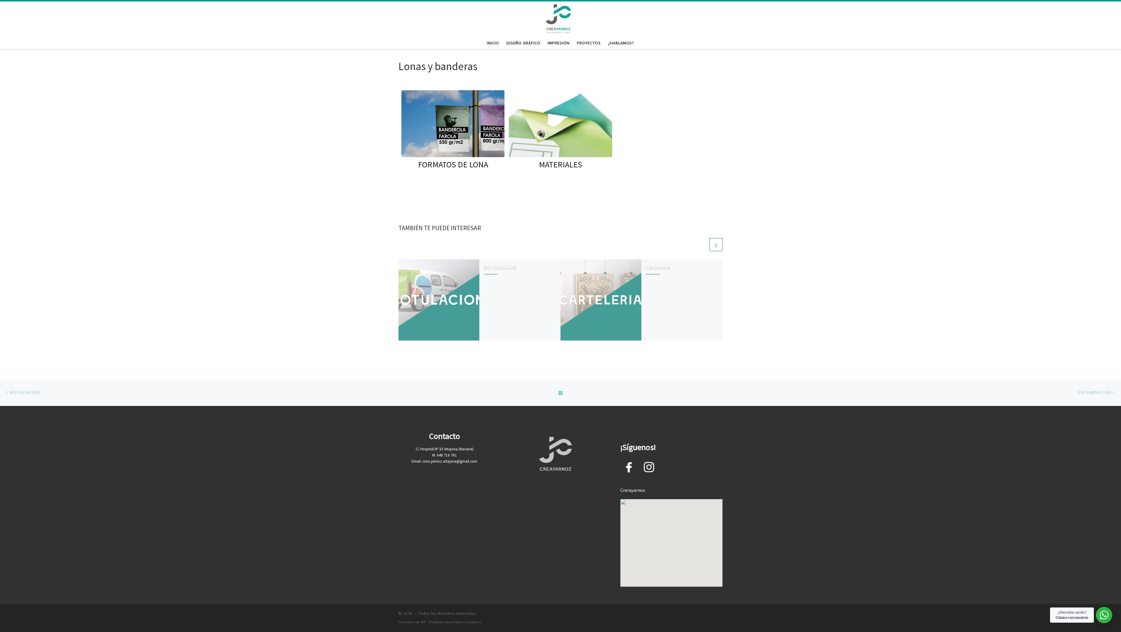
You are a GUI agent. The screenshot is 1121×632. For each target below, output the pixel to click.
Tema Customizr (468, 622)
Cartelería (658, 267)
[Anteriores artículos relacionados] (702, 244)
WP (423, 622)
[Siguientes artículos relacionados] (716, 244)
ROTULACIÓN (500, 267)
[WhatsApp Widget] (1104, 615)
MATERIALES (560, 164)
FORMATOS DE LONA (453, 164)
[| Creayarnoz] (558, 18)
